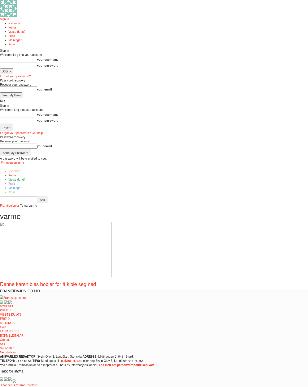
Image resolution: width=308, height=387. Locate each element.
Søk (2, 344)
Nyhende (14, 23)
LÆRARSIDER (9, 331)
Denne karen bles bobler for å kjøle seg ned (48, 283)
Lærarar (19, 385)
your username (47, 59)
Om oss (5, 339)
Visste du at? (17, 31)
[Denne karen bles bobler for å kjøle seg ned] (56, 249)
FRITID (5, 318)
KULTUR (6, 310)
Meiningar (15, 40)
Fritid (11, 36)
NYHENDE (7, 306)
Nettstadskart (9, 352)
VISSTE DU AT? (10, 314)
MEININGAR (8, 323)
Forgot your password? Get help (21, 133)
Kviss (11, 44)
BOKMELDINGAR (11, 335)
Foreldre (31, 385)
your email (44, 89)
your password (47, 65)
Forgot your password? (15, 76)
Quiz (3, 327)
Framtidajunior (9, 205)
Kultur (12, 27)
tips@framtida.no (71, 360)
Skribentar (7, 348)
